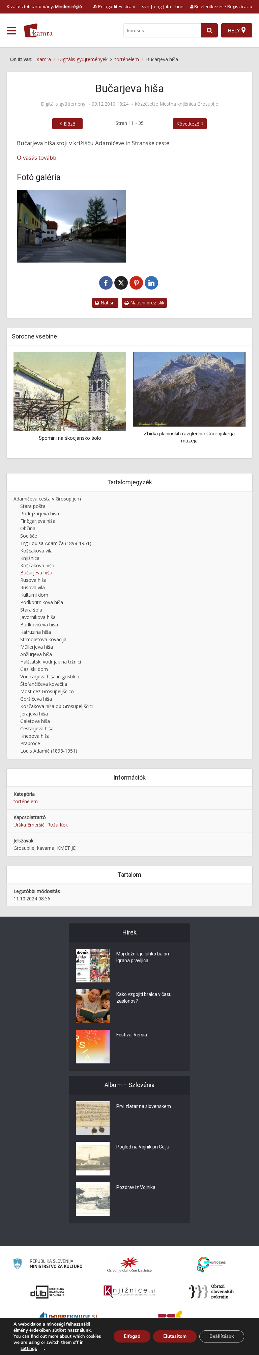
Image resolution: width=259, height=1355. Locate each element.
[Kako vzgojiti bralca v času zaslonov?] (93, 1006)
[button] (228, 402)
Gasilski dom (34, 669)
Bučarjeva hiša (36, 572)
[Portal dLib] (47, 1291)
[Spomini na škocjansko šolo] (69, 391)
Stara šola (31, 609)
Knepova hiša (35, 736)
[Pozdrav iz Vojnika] (93, 1199)
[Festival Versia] (93, 1046)
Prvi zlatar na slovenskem (143, 1106)
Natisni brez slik (146, 302)
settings (29, 1349)
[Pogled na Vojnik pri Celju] (93, 1158)
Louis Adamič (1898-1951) (48, 751)
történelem (25, 801)
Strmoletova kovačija (43, 639)
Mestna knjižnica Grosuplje (189, 104)
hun (179, 6)
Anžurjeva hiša (36, 654)
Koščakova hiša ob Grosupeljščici (56, 706)
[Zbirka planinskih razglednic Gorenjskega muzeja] (189, 388)
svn (145, 6)
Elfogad (132, 1336)
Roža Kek (57, 824)
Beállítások (221, 1336)
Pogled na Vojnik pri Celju (142, 1146)
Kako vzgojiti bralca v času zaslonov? (144, 998)
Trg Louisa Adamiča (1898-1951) (55, 543)
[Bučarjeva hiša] (71, 226)
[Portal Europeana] (211, 1264)
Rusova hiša (33, 580)
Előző (69, 123)
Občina (27, 528)
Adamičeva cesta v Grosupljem (47, 498)
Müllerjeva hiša (36, 647)
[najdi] (209, 30)
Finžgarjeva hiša (37, 521)
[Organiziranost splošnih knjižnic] (129, 1264)
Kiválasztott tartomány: (44, 6)
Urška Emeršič (29, 824)
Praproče (30, 743)
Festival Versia (131, 1034)
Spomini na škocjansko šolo (70, 438)
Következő (187, 123)
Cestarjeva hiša (37, 728)
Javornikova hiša (38, 617)
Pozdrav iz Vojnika (135, 1187)
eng (158, 6)
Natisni (107, 302)
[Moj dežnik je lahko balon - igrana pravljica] (93, 965)
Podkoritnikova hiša (41, 602)
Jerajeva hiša (34, 713)
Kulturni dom (34, 595)
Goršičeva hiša (36, 699)
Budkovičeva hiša (39, 624)
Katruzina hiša (35, 632)
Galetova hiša (35, 721)
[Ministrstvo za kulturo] (47, 1264)
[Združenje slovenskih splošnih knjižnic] (129, 1292)
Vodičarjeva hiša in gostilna (49, 676)
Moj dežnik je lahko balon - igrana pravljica (144, 957)
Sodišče (28, 536)
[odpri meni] (11, 30)
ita (168, 6)
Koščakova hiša (37, 565)
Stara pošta (33, 506)
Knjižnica (29, 558)
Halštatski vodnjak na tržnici (50, 661)
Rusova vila (32, 587)
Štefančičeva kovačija (43, 684)
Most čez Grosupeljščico (47, 691)
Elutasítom (174, 1336)
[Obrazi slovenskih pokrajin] (211, 1291)
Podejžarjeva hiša (39, 513)
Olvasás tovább (36, 157)
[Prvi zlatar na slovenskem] (93, 1118)
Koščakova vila (36, 550)
